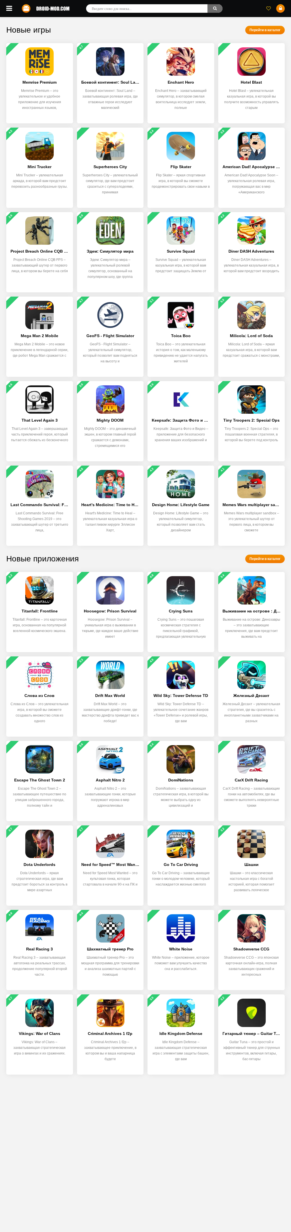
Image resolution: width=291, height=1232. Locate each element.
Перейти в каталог (265, 30)
